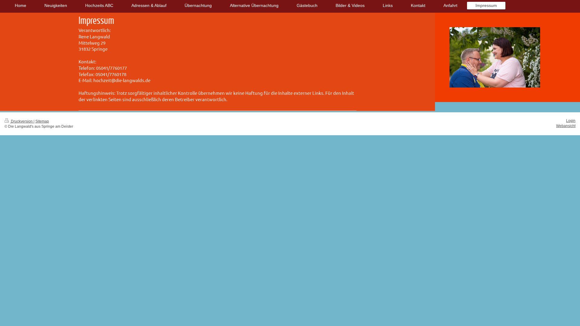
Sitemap (42, 121)
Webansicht (565, 126)
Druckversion (22, 121)
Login (570, 121)
